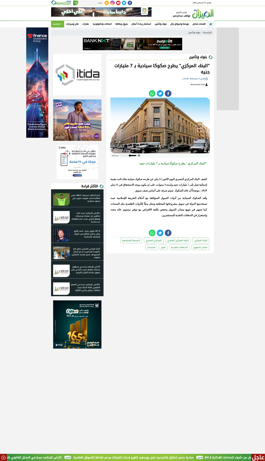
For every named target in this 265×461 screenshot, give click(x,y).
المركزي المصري (154, 240)
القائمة (56, 24)
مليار (163, 247)
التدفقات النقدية (179, 247)
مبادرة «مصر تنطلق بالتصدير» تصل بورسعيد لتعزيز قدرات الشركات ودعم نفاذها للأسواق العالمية (151, 457)
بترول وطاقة (121, 24)
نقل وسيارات (72, 24)
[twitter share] (160, 93)
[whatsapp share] (152, 93)
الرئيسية (207, 32)
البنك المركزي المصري (178, 240)
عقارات (85, 24)
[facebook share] (168, 93)
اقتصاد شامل (199, 24)
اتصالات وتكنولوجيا (102, 24)
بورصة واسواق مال (179, 24)
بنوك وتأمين (161, 24)
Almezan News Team (197, 84)
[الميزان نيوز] (203, 13)
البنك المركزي (200, 240)
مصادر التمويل (200, 247)
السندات (151, 247)
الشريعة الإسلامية (131, 240)
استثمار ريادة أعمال (141, 24)
